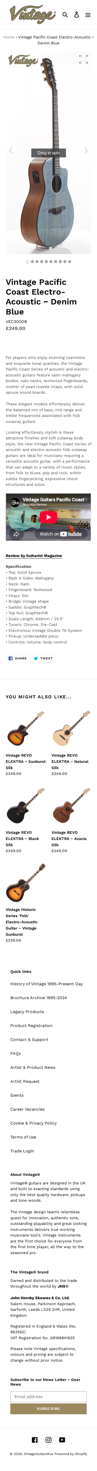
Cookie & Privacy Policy (33, 1123)
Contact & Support (29, 1039)
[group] (48, 153)
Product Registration (31, 1025)
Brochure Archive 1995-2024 (38, 997)
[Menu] (88, 14)
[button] (83, 59)
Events (17, 1095)
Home (8, 37)
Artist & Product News (32, 1067)
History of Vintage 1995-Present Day (46, 983)
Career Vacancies (27, 1109)
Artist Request (25, 1081)
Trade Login (22, 1151)
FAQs (15, 1053)
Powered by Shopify (71, 1454)
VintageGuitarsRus (38, 1454)
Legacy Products (27, 1011)
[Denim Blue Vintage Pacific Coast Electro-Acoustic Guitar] (32, 261)
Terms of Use (23, 1137)
